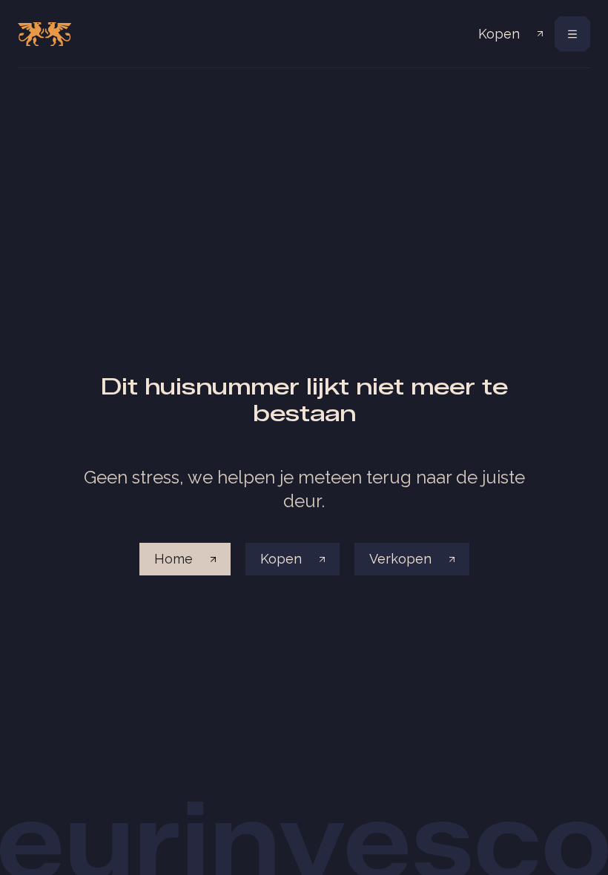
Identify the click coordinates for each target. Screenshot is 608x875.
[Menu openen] (572, 34)
